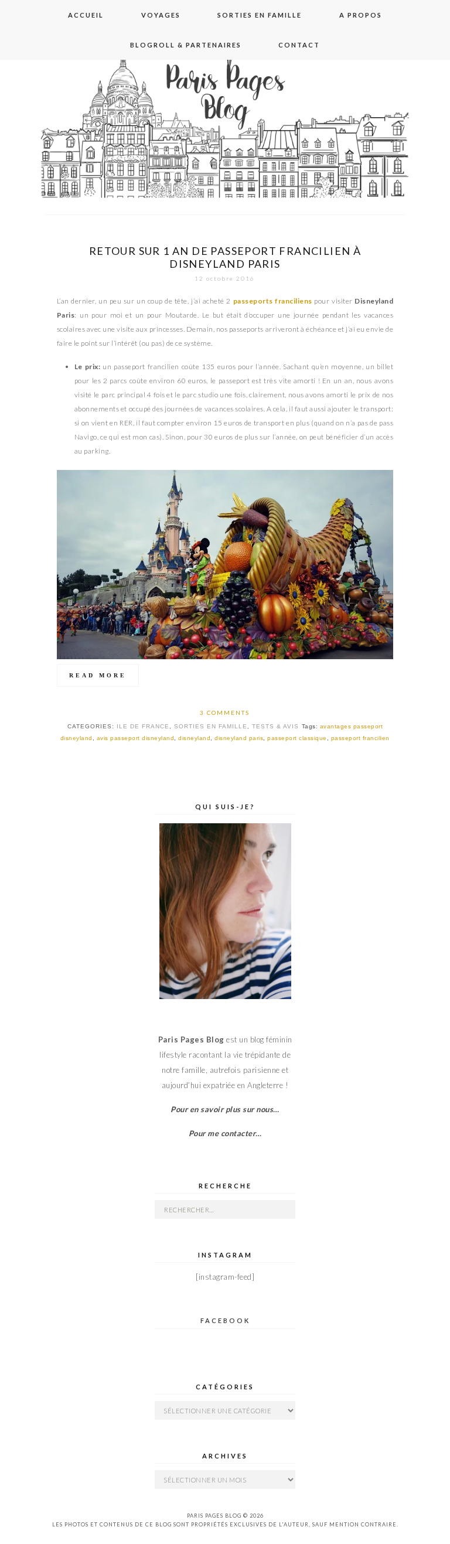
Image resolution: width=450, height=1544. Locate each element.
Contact (299, 45)
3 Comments (225, 712)
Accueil (86, 15)
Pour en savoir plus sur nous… (225, 1109)
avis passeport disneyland (136, 738)
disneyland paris (238, 738)
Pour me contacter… (225, 1133)
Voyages (160, 15)
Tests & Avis (275, 726)
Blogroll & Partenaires (185, 45)
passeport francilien (360, 738)
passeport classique (297, 738)
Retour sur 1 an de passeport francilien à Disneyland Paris (225, 257)
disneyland (194, 738)
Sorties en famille (259, 15)
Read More (98, 675)
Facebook (225, 1320)
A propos (360, 15)
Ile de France (143, 726)
